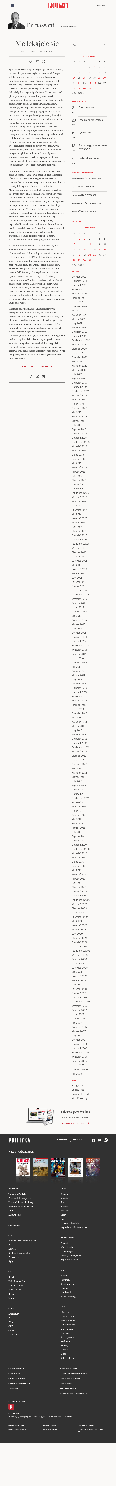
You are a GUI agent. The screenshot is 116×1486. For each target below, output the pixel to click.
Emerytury (13, 1313)
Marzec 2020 (79, 370)
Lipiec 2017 (78, 505)
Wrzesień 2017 (79, 497)
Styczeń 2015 (79, 632)
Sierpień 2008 (79, 959)
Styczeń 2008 (79, 988)
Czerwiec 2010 (79, 866)
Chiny (11, 1297)
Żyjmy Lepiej (14, 1214)
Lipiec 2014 (78, 658)
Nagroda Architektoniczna (74, 1227)
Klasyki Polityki (68, 1324)
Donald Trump (15, 1285)
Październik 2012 (80, 747)
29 (79, 88)
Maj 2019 (76, 412)
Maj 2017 (76, 514)
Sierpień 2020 (79, 348)
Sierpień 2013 (79, 704)
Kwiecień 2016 (79, 569)
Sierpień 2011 (79, 806)
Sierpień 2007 (79, 1010)
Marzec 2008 (79, 980)
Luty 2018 (77, 476)
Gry (62, 1218)
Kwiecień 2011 (79, 823)
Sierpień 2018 (79, 450)
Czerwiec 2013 (79, 713)
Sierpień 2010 (79, 857)
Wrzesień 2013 (79, 700)
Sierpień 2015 (79, 603)
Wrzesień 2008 (80, 955)
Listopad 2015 (79, 590)
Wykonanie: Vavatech (50, 1430)
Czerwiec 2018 (79, 459)
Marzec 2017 (78, 522)
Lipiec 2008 (78, 963)
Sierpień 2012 (79, 755)
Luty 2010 (77, 882)
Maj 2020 (77, 361)
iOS (9, 1413)
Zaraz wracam (93, 178)
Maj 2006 (77, 1073)
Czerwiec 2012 (79, 764)
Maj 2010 (76, 870)
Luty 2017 (77, 526)
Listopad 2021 (79, 285)
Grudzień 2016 (79, 535)
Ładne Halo (23, 1430)
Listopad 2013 (79, 692)
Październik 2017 (80, 492)
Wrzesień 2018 (79, 446)
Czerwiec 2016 (79, 560)
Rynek (11, 1308)
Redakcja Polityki (16, 1368)
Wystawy (65, 1210)
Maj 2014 (76, 666)
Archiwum (66, 1341)
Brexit (11, 1277)
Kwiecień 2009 (79, 925)
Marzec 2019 (78, 420)
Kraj (10, 1235)
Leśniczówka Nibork (86, 1426)
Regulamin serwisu (68, 1368)
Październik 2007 (81, 1001)
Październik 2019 (81, 391)
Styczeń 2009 (79, 938)
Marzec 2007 (79, 1031)
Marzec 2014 (78, 675)
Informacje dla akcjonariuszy (73, 1393)
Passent (64, 1275)
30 (84, 88)
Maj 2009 (77, 921)
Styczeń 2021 (79, 327)
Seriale (64, 1206)
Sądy (10, 1261)
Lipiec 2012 (78, 760)
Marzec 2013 (78, 726)
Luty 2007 (77, 1035)
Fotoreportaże (68, 1337)
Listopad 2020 (79, 336)
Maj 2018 (76, 463)
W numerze (13, 1189)
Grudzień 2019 (79, 382)
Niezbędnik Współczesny (20, 1206)
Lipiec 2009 (78, 912)
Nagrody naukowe (69, 1259)
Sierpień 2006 (79, 1061)
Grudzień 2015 (79, 586)
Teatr (63, 1214)
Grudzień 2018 (79, 433)
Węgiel (11, 1322)
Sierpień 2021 (79, 297)
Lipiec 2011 (77, 810)
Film (63, 1202)
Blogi (63, 1270)
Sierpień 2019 (79, 399)
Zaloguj (101, 5)
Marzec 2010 (78, 878)
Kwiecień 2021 (79, 314)
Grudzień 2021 (79, 281)
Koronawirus (14, 1225)
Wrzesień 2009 (80, 904)
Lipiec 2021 (78, 302)
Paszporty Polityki (70, 1223)
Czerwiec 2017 (79, 509)
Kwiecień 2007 (79, 1027)
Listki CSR (13, 1334)
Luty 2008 (77, 984)
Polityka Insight (49, 1426)
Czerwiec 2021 (79, 306)
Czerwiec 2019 (79, 408)
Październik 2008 (81, 950)
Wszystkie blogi (68, 1296)
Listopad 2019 (79, 386)
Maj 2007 (77, 1022)
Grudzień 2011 (79, 789)
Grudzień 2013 (79, 687)
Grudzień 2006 (80, 1044)
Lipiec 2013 (78, 709)
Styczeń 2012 (79, 785)
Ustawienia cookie (68, 1388)
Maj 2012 (76, 768)
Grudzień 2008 (80, 942)
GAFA (11, 1330)
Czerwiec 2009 (80, 916)
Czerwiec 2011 (79, 815)
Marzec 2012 (78, 777)
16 (84, 77)
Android (16, 1413)
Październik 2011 (80, 798)
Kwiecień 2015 (79, 620)
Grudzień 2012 (79, 738)
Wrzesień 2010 (79, 853)
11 (94, 72)
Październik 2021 (80, 289)
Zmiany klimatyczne (71, 1255)
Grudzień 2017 (79, 484)
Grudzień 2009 (80, 891)
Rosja (11, 1293)
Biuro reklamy (14, 1373)
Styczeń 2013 (79, 734)
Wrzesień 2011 (79, 802)
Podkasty (65, 1333)
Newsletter (62, 1140)
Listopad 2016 (79, 539)
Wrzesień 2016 (79, 548)
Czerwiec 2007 (80, 1018)
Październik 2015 (80, 594)
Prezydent (13, 1257)
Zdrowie (65, 1243)
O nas (63, 1353)
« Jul (74, 92)
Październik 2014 (80, 645)
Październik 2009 (81, 899)
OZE (10, 1326)
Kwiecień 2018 (79, 467)
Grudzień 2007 (79, 993)
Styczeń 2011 (79, 836)
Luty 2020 (77, 374)
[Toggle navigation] (12, 5)
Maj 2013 (76, 717)
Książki (64, 1193)
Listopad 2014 (79, 641)
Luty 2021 (77, 323)
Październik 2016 (81, 543)
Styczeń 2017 (79, 531)
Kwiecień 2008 (79, 976)
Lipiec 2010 (78, 861)
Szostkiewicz (67, 1283)
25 (94, 83)
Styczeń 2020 (79, 378)
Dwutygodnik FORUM (16, 1426)
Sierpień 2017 (79, 501)
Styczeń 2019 (79, 429)
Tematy (64, 1349)
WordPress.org (79, 1098)
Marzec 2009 (79, 929)
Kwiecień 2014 (79, 671)
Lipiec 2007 (78, 1014)
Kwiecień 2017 (79, 518)
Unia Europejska (16, 1281)
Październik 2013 (81, 696)
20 (104, 77)
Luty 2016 (77, 577)
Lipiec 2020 (78, 353)
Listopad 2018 (79, 437)
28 (74, 88)
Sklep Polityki (68, 1357)
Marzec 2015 (78, 624)
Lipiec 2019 (78, 403)
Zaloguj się (77, 1085)
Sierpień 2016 (79, 552)
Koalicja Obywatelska (19, 1253)
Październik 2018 (81, 442)
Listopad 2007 (79, 997)
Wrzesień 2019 (79, 395)
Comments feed (80, 1094)
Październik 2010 (81, 849)
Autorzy (65, 1345)
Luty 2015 (77, 628)
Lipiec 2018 (78, 454)
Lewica (12, 1248)
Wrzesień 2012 (79, 751)
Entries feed (78, 1089)
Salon (11, 1210)
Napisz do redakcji (16, 1378)
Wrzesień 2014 (79, 649)
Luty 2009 (77, 933)
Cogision (16, 1430)
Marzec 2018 (78, 471)
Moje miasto (67, 1328)
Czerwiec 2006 (80, 1069)
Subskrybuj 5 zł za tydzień (74, 1123)
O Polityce (13, 1388)
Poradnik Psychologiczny (20, 1202)
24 (89, 83)
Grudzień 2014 (79, 637)
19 (99, 77)
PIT (10, 1318)
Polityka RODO (66, 1383)
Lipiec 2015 (78, 607)
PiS (10, 1244)
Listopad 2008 (79, 946)
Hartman (65, 1279)
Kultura (64, 1189)
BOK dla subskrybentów (19, 1383)
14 (74, 77)
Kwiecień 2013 (79, 721)
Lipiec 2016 (78, 556)
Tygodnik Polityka (17, 1193)
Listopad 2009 (79, 895)
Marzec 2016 (78, 573)
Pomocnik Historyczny (19, 1198)
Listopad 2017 (79, 488)
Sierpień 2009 (79, 908)
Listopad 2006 (79, 1048)
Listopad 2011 (79, 793)
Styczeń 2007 (79, 1039)
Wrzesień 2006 (80, 1056)
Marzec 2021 (78, 319)
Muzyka (64, 1198)
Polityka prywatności (70, 1378)
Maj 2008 (77, 972)
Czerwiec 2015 (79, 611)
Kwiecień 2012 (79, 772)
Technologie (67, 1251)
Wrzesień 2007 (79, 1005)
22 (79, 83)
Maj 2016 (76, 565)
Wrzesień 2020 (79, 344)
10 (89, 72)
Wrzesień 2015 (79, 598)
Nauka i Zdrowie (68, 1238)
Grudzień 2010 (79, 840)
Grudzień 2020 (79, 331)
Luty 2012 (77, 781)
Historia (65, 1312)
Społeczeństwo (68, 1320)
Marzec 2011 (78, 827)
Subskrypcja (79, 1140)
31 (89, 88)
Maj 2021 (76, 310)
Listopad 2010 (79, 844)
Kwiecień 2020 (79, 365)
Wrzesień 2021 (79, 293)
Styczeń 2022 (79, 276)
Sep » (81, 92)
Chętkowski (66, 1292)
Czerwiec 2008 (80, 967)
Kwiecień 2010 (79, 874)
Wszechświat (67, 1247)
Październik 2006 (81, 1052)
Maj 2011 (76, 819)
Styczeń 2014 (79, 683)
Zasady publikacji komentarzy (73, 1373)
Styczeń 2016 (79, 581)
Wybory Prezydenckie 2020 (22, 1240)
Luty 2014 (77, 679)
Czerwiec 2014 (79, 662)
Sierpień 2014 (79, 654)
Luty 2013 (77, 730)
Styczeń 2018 (79, 480)
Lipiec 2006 (78, 1065)
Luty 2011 (77, 832)
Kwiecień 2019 (79, 416)
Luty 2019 (77, 425)
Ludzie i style (67, 1316)
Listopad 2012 (79, 743)
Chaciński (65, 1288)
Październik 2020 (81, 340)
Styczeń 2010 (79, 887)
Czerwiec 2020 (80, 357)
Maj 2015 (76, 615)
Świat (10, 1272)
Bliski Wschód (15, 1289)
